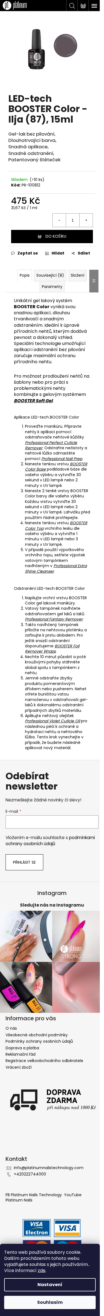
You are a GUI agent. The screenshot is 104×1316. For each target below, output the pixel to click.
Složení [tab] (77, 275)
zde (41, 1270)
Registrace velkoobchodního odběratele (44, 1060)
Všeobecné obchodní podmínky (37, 1035)
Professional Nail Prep (61, 458)
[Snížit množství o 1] (59, 220)
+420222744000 (30, 1174)
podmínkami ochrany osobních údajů (50, 841)
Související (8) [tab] (50, 275)
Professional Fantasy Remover (54, 619)
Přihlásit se (24, 862)
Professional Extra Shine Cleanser (56, 568)
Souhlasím (50, 1302)
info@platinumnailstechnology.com (48, 1167)
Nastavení (49, 1284)
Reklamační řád (20, 1054)
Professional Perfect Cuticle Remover (51, 445)
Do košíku (55, 236)
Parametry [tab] (52, 286)
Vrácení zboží (19, 1067)
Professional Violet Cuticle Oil (52, 721)
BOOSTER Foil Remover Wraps (52, 648)
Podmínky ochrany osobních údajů (39, 1041)
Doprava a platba (22, 1048)
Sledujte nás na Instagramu (52, 905)
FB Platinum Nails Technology (34, 1195)
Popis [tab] (25, 275)
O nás (11, 1028)
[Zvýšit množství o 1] (86, 220)
